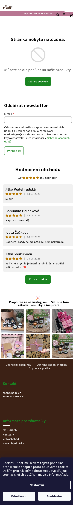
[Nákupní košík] (71, 15)
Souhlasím (54, 496)
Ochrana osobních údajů (52, 364)
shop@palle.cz (12, 393)
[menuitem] (64, 14)
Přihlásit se (14, 150)
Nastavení (37, 485)
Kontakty (8, 434)
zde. (66, 475)
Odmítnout (19, 496)
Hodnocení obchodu (38, 169)
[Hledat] (57, 14)
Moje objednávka (13, 443)
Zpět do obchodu (38, 81)
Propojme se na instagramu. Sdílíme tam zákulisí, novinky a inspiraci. (39, 303)
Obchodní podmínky (18, 364)
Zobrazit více (38, 279)
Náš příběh (10, 430)
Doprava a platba (39, 368)
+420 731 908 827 (13, 396)
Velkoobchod (11, 439)
